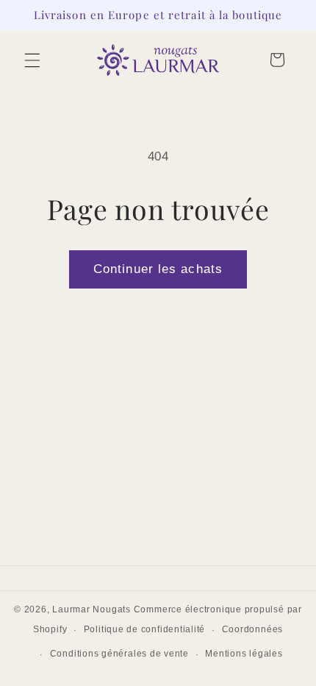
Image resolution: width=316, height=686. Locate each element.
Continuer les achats (158, 268)
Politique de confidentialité (145, 629)
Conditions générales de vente (119, 653)
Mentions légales (243, 653)
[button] (32, 59)
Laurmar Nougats (91, 609)
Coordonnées (252, 629)
